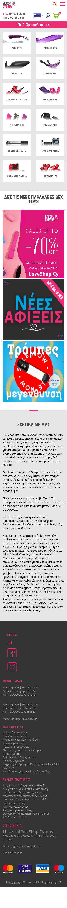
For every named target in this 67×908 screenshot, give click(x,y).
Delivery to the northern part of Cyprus (26, 813)
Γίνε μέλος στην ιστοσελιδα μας (22, 750)
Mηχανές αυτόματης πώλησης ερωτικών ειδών (31, 764)
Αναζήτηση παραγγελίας (17, 810)
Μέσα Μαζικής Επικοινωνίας (20, 719)
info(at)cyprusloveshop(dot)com (22, 846)
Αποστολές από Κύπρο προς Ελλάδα (25, 796)
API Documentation (15, 817)
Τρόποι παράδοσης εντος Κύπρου (23, 792)
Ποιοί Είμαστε (11, 753)
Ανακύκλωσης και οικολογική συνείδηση (27, 771)
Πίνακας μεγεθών (13, 761)
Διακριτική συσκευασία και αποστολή (25, 789)
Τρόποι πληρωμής (14, 803)
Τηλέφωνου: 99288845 (21, 711)
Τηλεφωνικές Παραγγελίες (19, 757)
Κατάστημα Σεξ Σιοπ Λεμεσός (20, 687)
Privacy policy (13, 882)
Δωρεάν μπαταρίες (14, 743)
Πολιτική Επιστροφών (16, 746)
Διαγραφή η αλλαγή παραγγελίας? (23, 785)
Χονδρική (8, 768)
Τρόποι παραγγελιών (16, 806)
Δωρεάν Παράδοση (14, 736)
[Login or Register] (48, 15)
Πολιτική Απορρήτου (15, 732)
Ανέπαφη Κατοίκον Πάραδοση (21, 739)
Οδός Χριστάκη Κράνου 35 (19, 691)
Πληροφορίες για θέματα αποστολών (25, 799)
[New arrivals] (33, 310)
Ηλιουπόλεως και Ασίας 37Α (20, 708)
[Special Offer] (33, 244)
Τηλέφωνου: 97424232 (21, 694)
